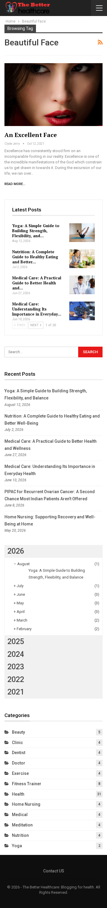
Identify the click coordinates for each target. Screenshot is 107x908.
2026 (15, 551)
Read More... (15, 184)
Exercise (20, 773)
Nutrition (20, 835)
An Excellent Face (30, 135)
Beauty (18, 732)
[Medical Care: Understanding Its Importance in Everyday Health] (82, 311)
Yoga (17, 845)
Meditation (22, 825)
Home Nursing (26, 804)
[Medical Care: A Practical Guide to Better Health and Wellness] (82, 284)
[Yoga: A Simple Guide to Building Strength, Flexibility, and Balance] (82, 232)
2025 (15, 641)
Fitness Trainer (26, 783)
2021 (15, 692)
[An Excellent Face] (53, 94)
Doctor (18, 763)
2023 (15, 666)
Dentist (18, 752)
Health (18, 794)
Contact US (53, 871)
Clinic (17, 742)
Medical (20, 814)
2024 (15, 654)
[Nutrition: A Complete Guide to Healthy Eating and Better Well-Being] (82, 258)
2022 (15, 679)
